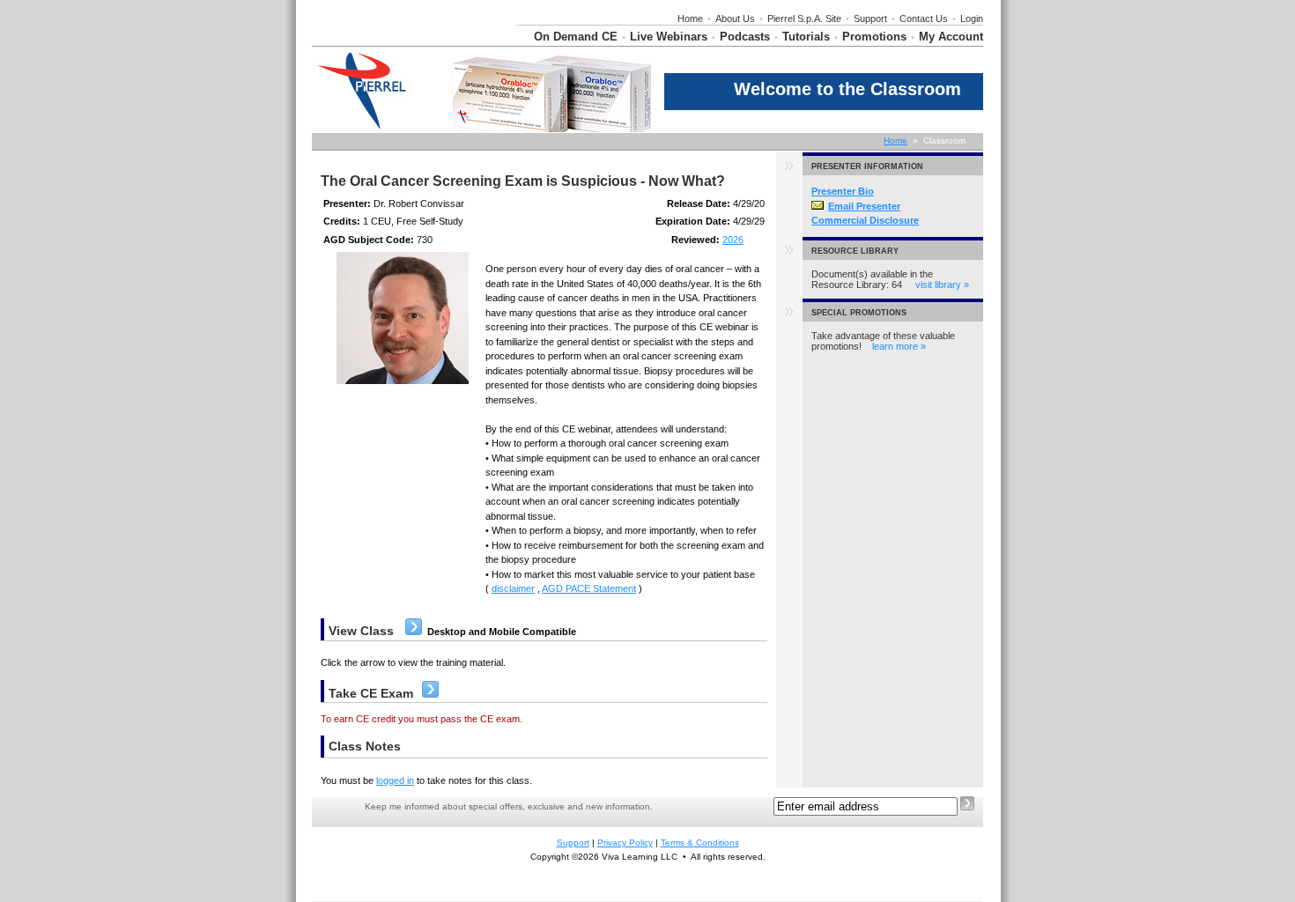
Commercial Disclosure (865, 220)
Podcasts (745, 36)
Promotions (874, 36)
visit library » (942, 284)
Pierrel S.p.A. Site (804, 18)
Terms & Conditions (700, 842)
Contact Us (923, 18)
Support (870, 18)
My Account (951, 36)
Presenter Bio (842, 191)
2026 (733, 239)
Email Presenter (864, 206)
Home (690, 18)
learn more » (899, 346)
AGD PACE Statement (589, 588)
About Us (735, 18)
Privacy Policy (625, 842)
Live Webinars (668, 36)
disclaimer (513, 588)
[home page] (396, 42)
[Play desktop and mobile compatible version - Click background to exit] (414, 631)
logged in (395, 780)
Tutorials (806, 36)
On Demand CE (576, 36)
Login (971, 18)
